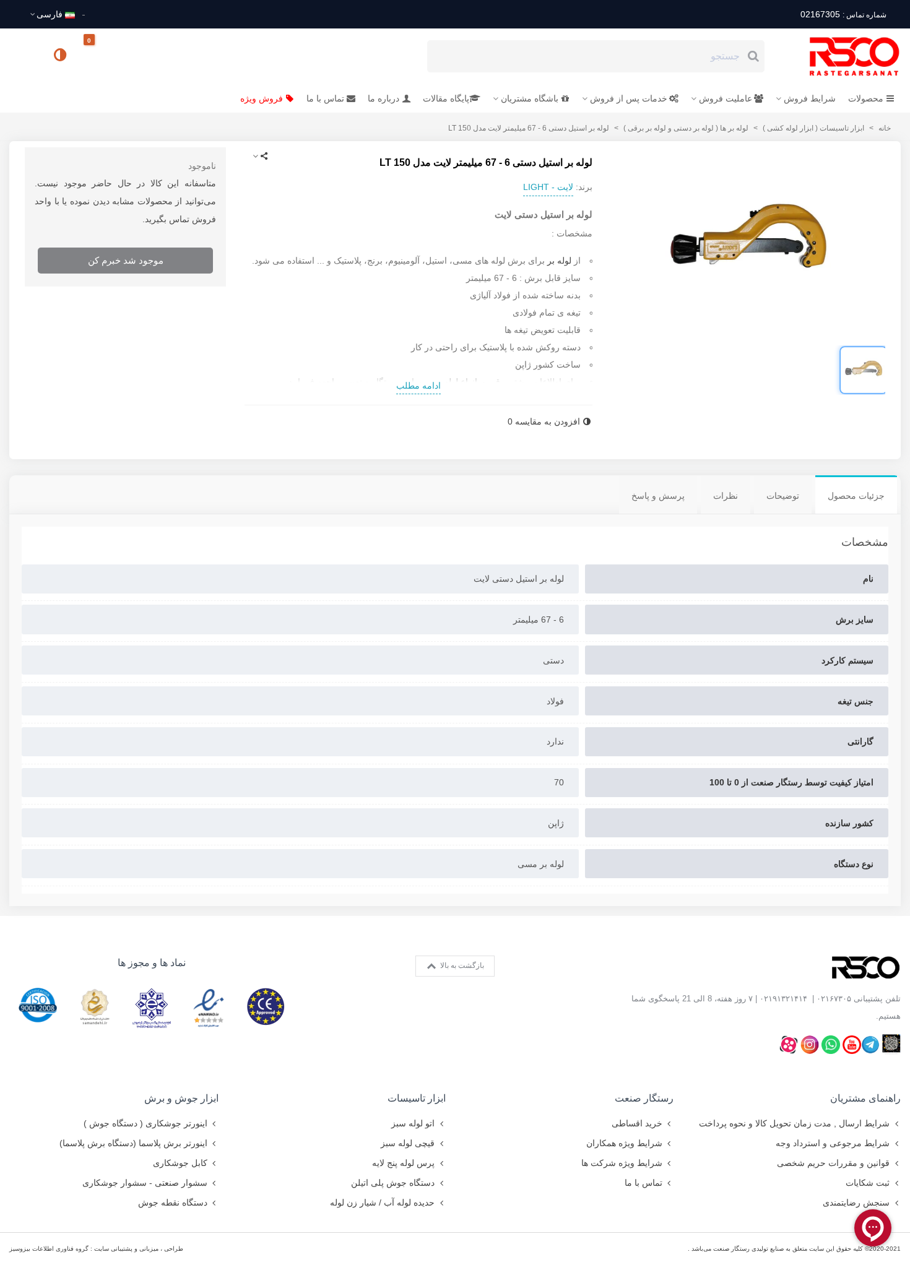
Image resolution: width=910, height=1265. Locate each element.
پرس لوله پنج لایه (403, 1163)
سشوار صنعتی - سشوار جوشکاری (144, 1183)
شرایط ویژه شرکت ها (621, 1163)
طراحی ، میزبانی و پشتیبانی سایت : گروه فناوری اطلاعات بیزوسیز (96, 1248)
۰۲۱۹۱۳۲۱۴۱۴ (783, 998)
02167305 (843, 14)
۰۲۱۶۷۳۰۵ (834, 998)
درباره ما (383, 98)
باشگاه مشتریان (529, 98)
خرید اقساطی (637, 1123)
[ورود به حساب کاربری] (24, 56)
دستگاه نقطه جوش (172, 1202)
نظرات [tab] (725, 496)
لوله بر (558, 261)
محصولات (865, 98)
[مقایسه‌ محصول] (61, 56)
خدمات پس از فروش (628, 98)
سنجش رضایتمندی (856, 1202)
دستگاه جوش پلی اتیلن (393, 1183)
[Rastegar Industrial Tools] (841, 56)
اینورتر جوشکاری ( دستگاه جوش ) (145, 1123)
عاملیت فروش (725, 98)
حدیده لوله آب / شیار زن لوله (382, 1202)
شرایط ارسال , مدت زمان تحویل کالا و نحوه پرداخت (794, 1123)
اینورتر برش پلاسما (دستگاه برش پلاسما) (133, 1143)
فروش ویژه (261, 98)
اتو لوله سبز (413, 1123)
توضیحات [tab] (782, 496)
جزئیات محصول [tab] (856, 496)
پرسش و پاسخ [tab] (658, 496)
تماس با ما (325, 98)
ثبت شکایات (868, 1183)
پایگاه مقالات (446, 98)
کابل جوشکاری (180, 1163)
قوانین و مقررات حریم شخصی (833, 1163)
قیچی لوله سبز (408, 1143)
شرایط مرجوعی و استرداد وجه (833, 1143)
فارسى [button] (50, 14)
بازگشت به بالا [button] (461, 965)
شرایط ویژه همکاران (624, 1143)
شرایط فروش (810, 98)
